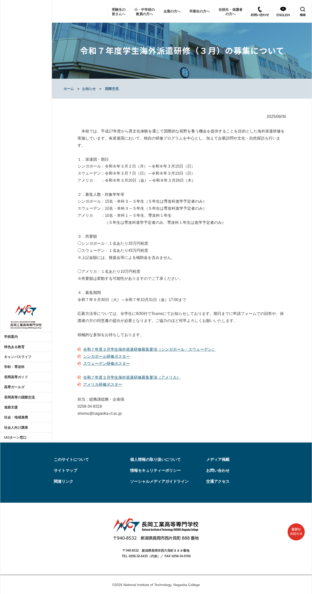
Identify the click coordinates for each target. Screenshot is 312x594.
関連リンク (63, 481)
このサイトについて (71, 459)
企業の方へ (172, 11)
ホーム (69, 89)
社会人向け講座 (16, 427)
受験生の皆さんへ (119, 12)
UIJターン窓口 (15, 437)
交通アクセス (218, 481)
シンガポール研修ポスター (106, 356)
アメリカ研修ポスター (102, 384)
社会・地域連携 (16, 417)
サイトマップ (65, 470)
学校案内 (11, 337)
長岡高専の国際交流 (19, 397)
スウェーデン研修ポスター (106, 363)
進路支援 (11, 407)
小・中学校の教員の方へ (144, 12)
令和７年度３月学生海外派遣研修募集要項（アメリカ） (132, 377)
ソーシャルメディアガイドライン (159, 481)
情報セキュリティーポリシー (155, 470)
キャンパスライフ (17, 357)
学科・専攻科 (14, 367)
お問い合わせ (218, 470)
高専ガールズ (14, 387)
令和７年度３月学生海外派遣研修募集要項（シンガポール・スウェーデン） (149, 349)
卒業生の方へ (199, 11)
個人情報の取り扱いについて (155, 459)
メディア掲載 (218, 459)
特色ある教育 (14, 347)
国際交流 (112, 89)
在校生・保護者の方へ (231, 12)
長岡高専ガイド (16, 377)
